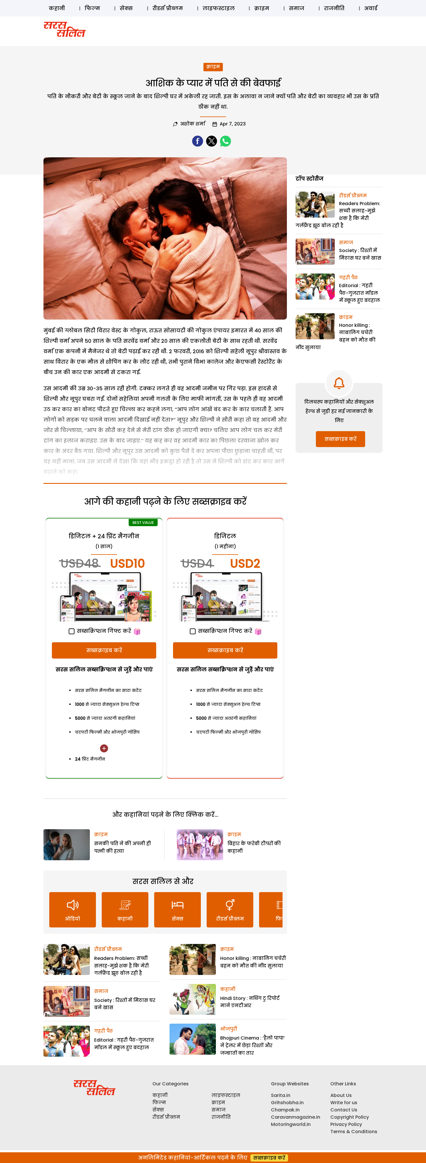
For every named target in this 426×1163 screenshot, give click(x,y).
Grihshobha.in (287, 1102)
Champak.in (285, 1110)
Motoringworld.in (291, 1124)
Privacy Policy (346, 1124)
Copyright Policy (349, 1117)
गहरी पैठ (103, 1031)
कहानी (57, 8)
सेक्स (126, 8)
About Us (341, 1095)
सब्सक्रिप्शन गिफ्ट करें (103, 631)
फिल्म (92, 8)
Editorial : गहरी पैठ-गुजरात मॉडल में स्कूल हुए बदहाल (359, 293)
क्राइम (261, 8)
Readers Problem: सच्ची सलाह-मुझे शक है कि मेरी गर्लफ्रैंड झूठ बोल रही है (121, 965)
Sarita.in (280, 1095)
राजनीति (334, 8)
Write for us (343, 1102)
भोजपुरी (228, 1029)
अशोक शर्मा (192, 124)
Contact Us (343, 1110)
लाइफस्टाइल (219, 8)
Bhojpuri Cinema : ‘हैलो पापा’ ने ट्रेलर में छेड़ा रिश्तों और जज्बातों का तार (252, 1045)
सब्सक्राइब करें (104, 650)
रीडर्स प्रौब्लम (167, 8)
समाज (296, 8)
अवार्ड (370, 8)
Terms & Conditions (353, 1131)
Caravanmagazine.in (295, 1117)
